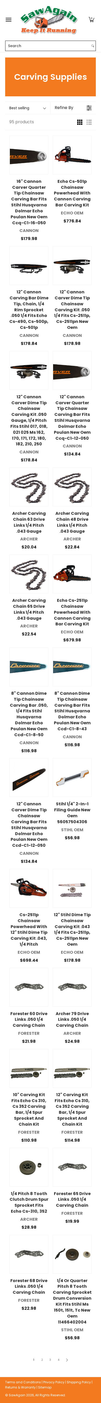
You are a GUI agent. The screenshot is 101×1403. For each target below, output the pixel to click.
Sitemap (45, 1387)
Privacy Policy (53, 1382)
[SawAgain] (49, 20)
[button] (91, 20)
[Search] (93, 46)
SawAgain (17, 1395)
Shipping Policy (79, 1382)
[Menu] (8, 20)
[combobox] (47, 46)
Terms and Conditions (23, 1382)
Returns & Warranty (20, 1387)
